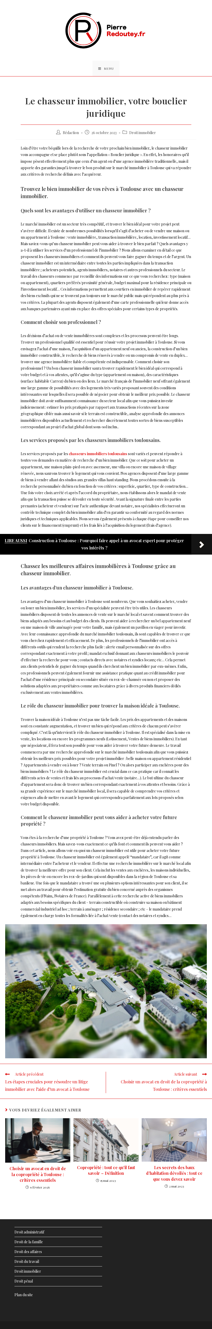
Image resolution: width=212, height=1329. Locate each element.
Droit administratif (29, 1232)
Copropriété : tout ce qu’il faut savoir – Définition (106, 1170)
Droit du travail (26, 1261)
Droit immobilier (142, 132)
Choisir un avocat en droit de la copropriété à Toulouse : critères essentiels (38, 1174)
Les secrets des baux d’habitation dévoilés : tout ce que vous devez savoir (174, 1173)
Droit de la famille (28, 1241)
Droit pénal (23, 1281)
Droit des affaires (28, 1251)
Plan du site (23, 1294)
